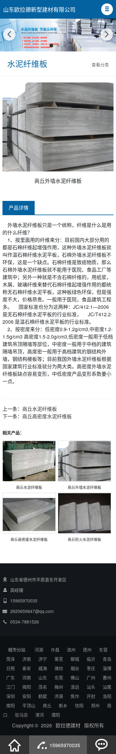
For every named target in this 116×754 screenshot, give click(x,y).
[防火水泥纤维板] (84, 513)
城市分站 (16, 649)
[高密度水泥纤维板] (29, 513)
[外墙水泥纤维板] (84, 461)
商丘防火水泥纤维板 (84, 539)
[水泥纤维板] (29, 461)
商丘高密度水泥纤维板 (47, 416)
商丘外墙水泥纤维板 (84, 487)
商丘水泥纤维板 (39, 408)
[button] (107, 9)
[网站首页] (14, 744)
